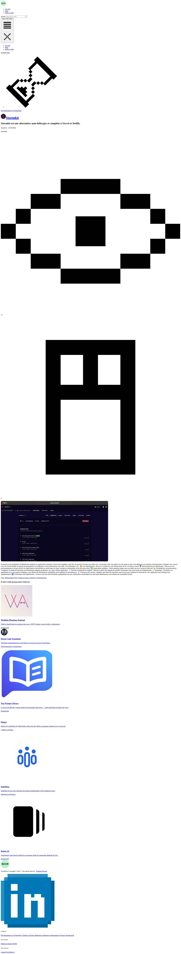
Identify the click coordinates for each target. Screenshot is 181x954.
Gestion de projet (23, 578)
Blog (6, 11)
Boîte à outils (9, 13)
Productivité (70, 935)
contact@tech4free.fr (8, 952)
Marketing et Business (42, 935)
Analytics (32, 578)
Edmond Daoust (41, 871)
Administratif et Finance (58, 935)
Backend (43, 578)
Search (3, 16)
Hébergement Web (11, 578)
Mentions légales (6, 944)
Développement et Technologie (11, 111)
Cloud (38, 578)
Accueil (7, 9)
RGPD (14, 944)
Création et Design (28, 935)
